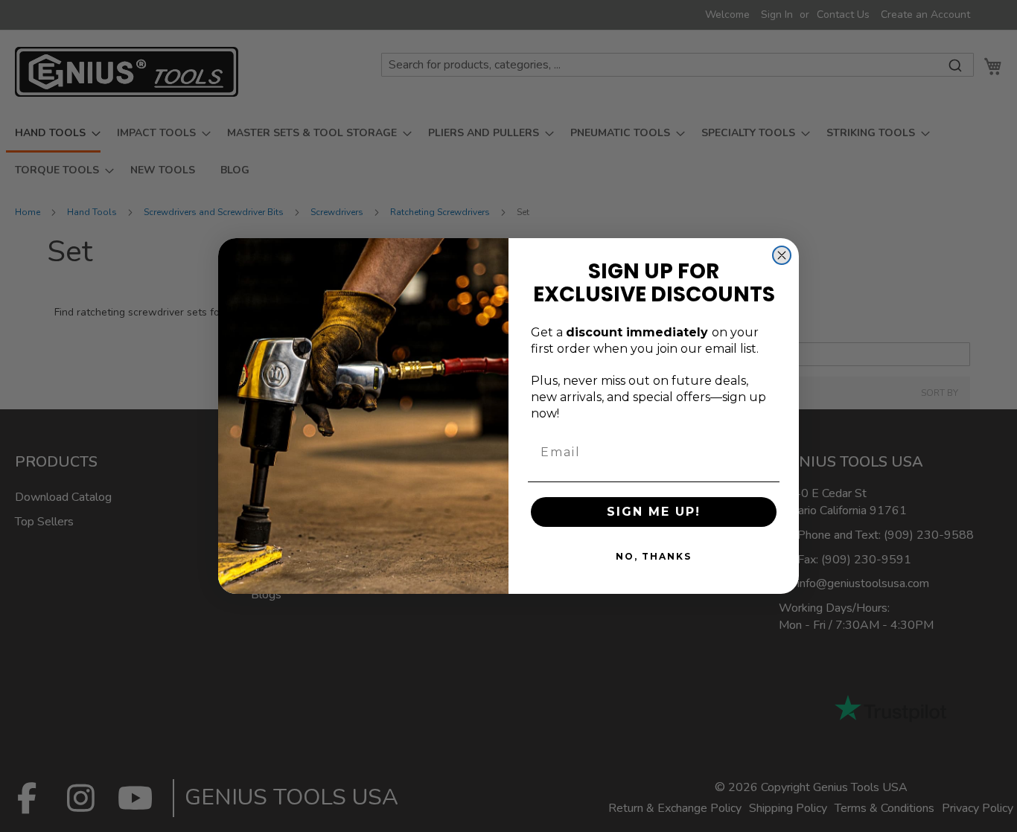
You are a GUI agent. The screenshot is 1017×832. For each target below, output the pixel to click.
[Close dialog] (781, 255)
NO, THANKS (654, 556)
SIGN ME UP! (654, 512)
